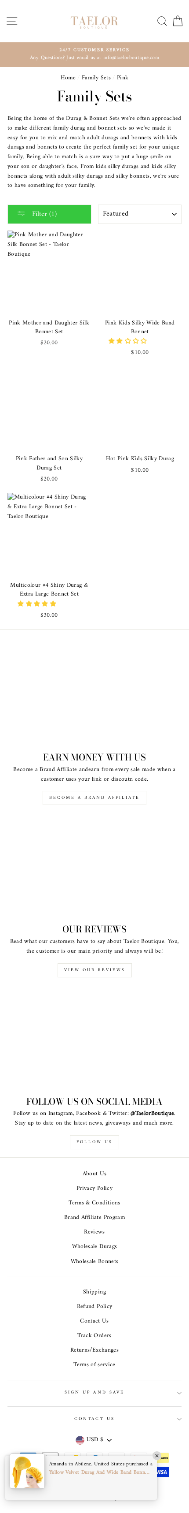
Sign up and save (94, 1392)
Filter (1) (43, 214)
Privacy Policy (94, 1188)
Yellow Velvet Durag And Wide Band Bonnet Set (99, 1472)
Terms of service (94, 1365)
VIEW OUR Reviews (94, 970)
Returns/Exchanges (94, 1350)
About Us (95, 1174)
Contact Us (94, 1321)
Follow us (94, 1142)
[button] (129, 341)
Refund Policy (94, 1306)
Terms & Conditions (94, 1203)
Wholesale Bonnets (95, 1261)
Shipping (94, 1292)
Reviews (94, 1232)
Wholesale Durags (94, 1246)
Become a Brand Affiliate (94, 797)
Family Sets (96, 78)
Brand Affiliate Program (94, 1217)
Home (68, 78)
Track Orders (94, 1335)
